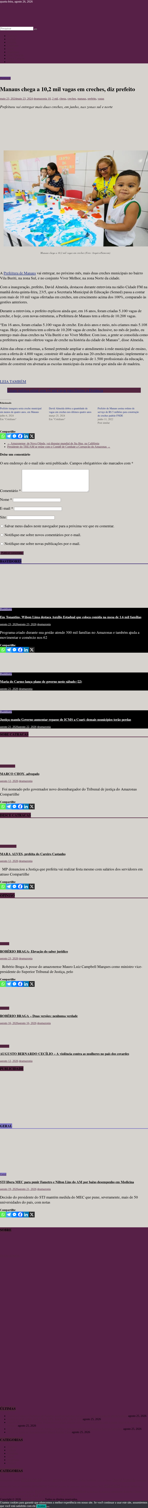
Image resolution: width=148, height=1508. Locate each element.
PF (53, 1491)
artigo (57, 1480)
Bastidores (13, 52)
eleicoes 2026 (6, 1486)
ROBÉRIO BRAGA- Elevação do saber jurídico (34, 951)
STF (22, 1496)
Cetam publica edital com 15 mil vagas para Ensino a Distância (55, 390)
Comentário (10, 490)
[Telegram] (9, 436)
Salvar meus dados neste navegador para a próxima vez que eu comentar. (59, 525)
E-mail (6, 508)
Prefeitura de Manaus (20, 272)
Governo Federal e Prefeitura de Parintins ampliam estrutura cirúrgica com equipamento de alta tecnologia (67, 1415)
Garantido (25, 1486)
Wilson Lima (66, 1496)
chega (62, 98)
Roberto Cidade (132, 1491)
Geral (10, 48)
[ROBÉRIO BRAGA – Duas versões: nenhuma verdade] (11, 1002)
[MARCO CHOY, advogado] (10, 759)
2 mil (55, 98)
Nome (6, 499)
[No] (48, 1506)
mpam (134, 1486)
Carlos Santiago (87, 1480)
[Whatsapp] (3, 436)
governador (39, 1486)
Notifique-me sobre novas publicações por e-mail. (42, 543)
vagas (101, 98)
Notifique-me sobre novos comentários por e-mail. (43, 534)
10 (49, 98)
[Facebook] (20, 436)
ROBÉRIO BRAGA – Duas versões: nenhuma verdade (39, 1015)
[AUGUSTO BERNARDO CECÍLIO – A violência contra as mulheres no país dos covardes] (11, 1040)
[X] (32, 436)
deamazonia (41, 98)
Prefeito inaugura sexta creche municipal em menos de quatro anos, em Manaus (21, 410)
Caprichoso (73, 1480)
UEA (53, 1496)
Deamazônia (141, 1480)
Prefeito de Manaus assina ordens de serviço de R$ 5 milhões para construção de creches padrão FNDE (118, 412)
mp (128, 1486)
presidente (117, 1491)
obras (140, 1486)
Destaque (5, 78)
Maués (123, 1486)
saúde (16, 1496)
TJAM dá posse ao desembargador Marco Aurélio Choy (39, 1432)
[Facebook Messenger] (14, 436)
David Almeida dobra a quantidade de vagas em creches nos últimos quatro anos (70, 410)
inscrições (85, 1486)
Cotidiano (12, 45)
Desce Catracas (16, 58)
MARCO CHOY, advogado (19, 773)
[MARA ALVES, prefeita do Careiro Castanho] (10, 840)
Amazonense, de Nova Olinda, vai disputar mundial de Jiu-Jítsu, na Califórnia (53, 443)
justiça (94, 1486)
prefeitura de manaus (98, 1491)
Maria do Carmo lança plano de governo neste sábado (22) (41, 681)
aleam (16, 1480)
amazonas (31, 1479)
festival (15, 1486)
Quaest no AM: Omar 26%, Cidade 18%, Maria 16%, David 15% (44, 1419)
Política (11, 61)
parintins (43, 1491)
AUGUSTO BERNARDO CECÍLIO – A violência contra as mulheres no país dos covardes (64, 1053)
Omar (2, 1492)
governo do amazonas (69, 1486)
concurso (101, 1481)
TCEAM (44, 1495)
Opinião (11, 42)
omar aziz (10, 1491)
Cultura (11, 39)
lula (100, 1486)
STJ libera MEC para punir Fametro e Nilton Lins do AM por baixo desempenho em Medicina (67, 1181)
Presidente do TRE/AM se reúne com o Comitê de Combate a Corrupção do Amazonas (58, 446)
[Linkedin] (26, 436)
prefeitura (79, 1491)
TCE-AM (31, 1496)
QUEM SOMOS (9, 1255)
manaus (81, 98)
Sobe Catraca (7, 766)
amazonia (47, 1480)
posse (58, 1492)
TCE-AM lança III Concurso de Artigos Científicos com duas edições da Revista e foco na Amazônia (65, 1428)
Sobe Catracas (15, 55)
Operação (20, 1491)
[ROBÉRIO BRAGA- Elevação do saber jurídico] (35, 937)
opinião (30, 1491)
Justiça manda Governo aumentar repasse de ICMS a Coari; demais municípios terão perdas (65, 719)
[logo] (9, 1252)
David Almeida (124, 1480)
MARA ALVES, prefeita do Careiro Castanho (33, 853)
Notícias (12, 35)
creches (72, 98)
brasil (64, 1480)
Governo (53, 1486)
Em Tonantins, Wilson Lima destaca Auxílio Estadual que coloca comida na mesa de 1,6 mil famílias (70, 616)
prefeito (92, 98)
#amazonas (6, 1480)
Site (3, 517)
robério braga (7, 1495)
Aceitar (41, 1506)
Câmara (108, 1480)
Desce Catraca (8, 846)
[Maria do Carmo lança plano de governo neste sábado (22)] (11, 667)
